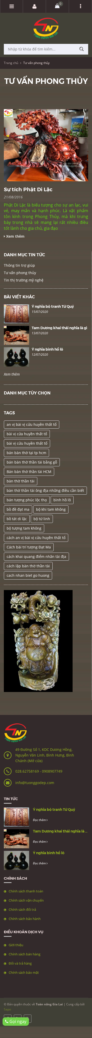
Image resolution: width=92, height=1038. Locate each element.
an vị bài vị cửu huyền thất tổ (31, 424)
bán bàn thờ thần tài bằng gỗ (32, 462)
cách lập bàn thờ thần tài (28, 565)
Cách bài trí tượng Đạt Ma (29, 547)
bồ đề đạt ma (18, 509)
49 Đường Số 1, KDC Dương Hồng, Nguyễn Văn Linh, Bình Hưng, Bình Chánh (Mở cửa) (44, 755)
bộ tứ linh (41, 518)
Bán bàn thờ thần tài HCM (29, 471)
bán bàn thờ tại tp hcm (26, 452)
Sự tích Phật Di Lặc (28, 189)
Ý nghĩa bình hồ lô (47, 349)
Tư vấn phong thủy (20, 272)
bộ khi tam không (51, 509)
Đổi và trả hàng (20, 963)
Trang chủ (11, 63)
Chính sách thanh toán (26, 891)
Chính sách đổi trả (22, 909)
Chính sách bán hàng (24, 954)
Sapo (7, 1009)
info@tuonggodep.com (34, 782)
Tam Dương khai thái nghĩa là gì (59, 327)
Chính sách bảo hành (25, 918)
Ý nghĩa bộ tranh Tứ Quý (53, 306)
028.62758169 (27, 771)
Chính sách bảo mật (24, 972)
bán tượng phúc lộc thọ (27, 499)
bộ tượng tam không (24, 528)
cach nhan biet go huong (28, 575)
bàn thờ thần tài (20, 481)
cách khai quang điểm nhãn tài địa (36, 556)
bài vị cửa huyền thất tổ (27, 433)
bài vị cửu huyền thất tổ (27, 443)
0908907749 (52, 771)
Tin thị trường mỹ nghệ (23, 280)
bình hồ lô (62, 499)
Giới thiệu (16, 945)
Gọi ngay (17, 1021)
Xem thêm (12, 374)
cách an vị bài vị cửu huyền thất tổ (36, 537)
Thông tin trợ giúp (19, 265)
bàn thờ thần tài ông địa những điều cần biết (45, 490)
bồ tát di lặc (17, 518)
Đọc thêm (40, 820)
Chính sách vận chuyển (26, 900)
